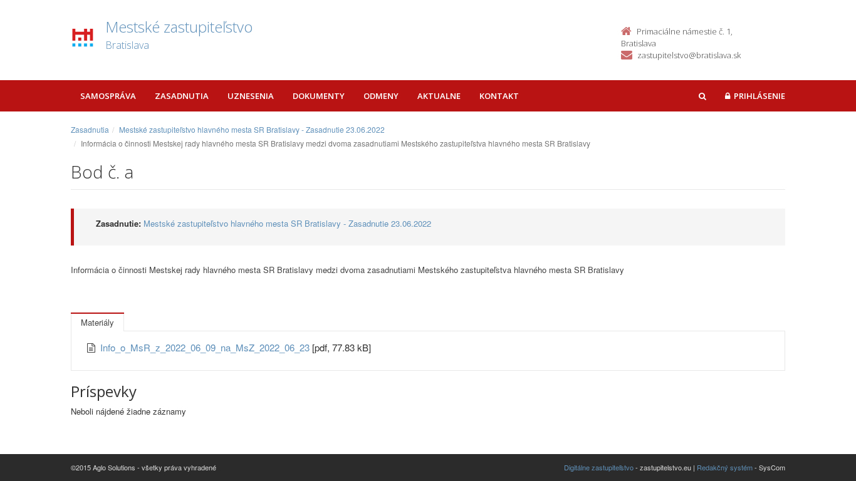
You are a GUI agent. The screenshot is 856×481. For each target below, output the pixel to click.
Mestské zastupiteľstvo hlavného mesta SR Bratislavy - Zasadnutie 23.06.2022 (252, 129)
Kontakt (499, 95)
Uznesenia (250, 95)
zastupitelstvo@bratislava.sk (689, 55)
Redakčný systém (725, 467)
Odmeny (381, 95)
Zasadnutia (182, 95)
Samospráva (108, 95)
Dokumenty (319, 95)
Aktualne (439, 95)
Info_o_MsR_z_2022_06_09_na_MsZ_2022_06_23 (206, 347)
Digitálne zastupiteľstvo (599, 467)
